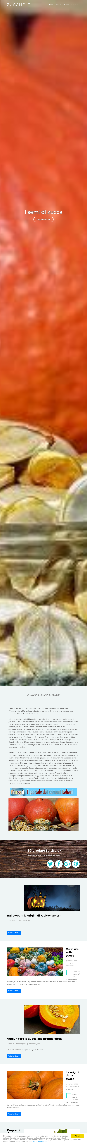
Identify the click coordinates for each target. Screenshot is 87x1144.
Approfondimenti (62, 4)
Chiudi (77, 1136)
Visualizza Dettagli (40, 1141)
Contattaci (75, 4)
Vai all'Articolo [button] (14, 933)
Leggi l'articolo (43, 219)
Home (51, 4)
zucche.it (18, 4)
